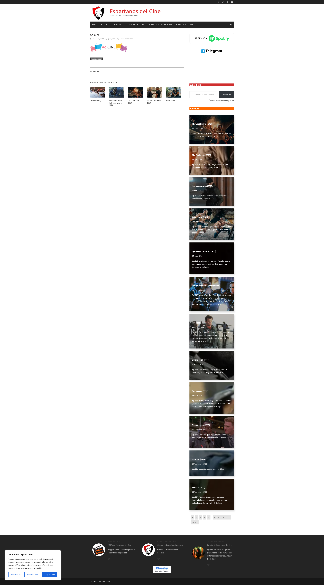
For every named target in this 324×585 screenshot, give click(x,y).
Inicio (94, 25)
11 (228, 517)
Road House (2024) (200, 217)
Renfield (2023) (198, 487)
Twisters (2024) (95, 101)
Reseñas (105, 25)
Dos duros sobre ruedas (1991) (205, 285)
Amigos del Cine (136, 25)
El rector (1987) (199, 459)
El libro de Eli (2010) (200, 360)
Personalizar (16, 574)
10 (223, 517)
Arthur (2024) (170, 101)
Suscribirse (226, 94)
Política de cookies (186, 25)
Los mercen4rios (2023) (202, 186)
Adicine (96, 71)
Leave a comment (126, 39)
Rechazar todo (32, 574)
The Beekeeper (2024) (201, 155)
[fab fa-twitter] (109, 559)
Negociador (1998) (200, 391)
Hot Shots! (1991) (199, 323)
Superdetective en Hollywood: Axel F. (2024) (115, 103)
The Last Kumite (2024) (202, 124)
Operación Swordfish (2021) (204, 251)
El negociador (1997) (201, 425)
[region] (33, 565)
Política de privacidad (160, 25)
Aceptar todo (50, 574)
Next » (194, 522)
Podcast (118, 25)
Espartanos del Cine (135, 11)
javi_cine (111, 39)
